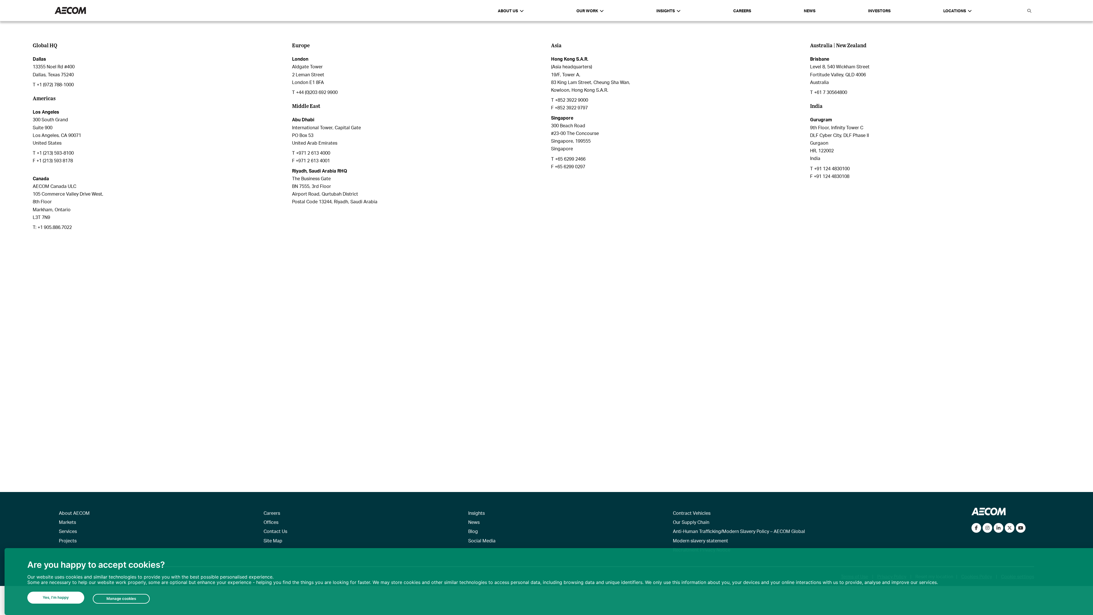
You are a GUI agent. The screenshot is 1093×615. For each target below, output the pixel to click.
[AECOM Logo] (70, 10)
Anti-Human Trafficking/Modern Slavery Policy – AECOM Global (739, 531)
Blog (473, 531)
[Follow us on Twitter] (1009, 528)
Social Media (482, 541)
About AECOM (74, 513)
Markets (67, 522)
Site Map (273, 541)
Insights (476, 513)
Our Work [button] (587, 10)
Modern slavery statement (700, 541)
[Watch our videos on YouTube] (1021, 528)
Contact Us (275, 531)
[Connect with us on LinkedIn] (998, 528)
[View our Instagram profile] (987, 528)
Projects (68, 541)
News (809, 10)
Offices (271, 522)
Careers (742, 10)
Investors (879, 10)
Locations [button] (954, 10)
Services (68, 531)
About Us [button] (508, 10)
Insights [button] (665, 10)
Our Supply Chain (691, 522)
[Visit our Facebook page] (976, 528)
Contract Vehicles (691, 513)
